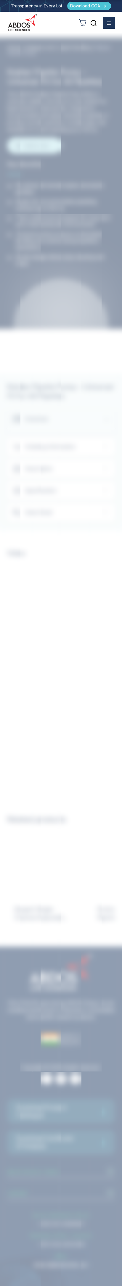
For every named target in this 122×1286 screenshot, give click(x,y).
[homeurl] (22, 22)
